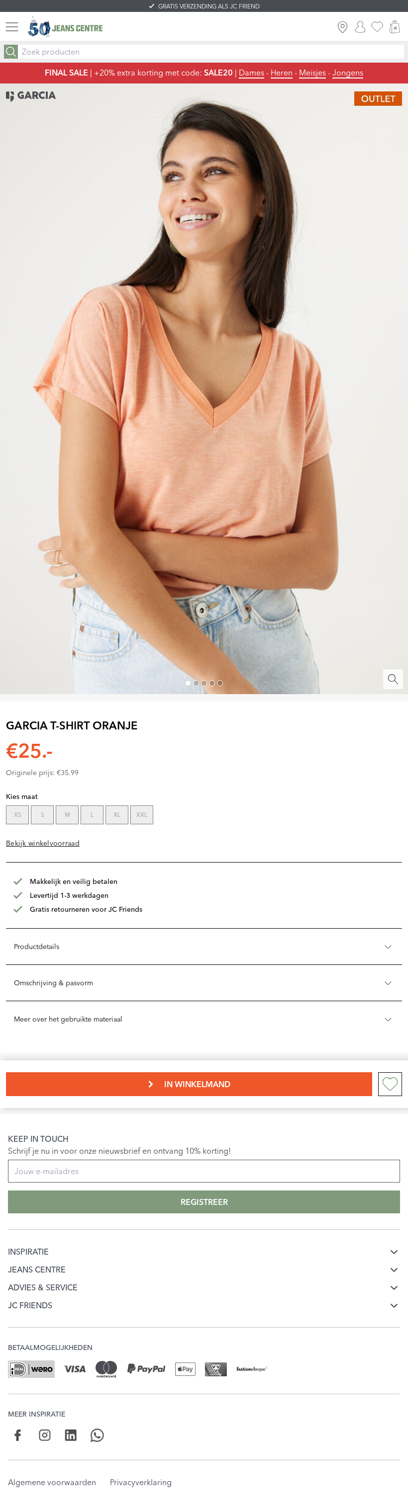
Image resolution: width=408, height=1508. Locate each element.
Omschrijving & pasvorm (53, 982)
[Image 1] (188, 683)
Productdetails (36, 946)
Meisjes (312, 73)
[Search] (11, 52)
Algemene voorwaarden (52, 1482)
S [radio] (42, 814)
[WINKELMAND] (394, 27)
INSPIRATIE (28, 1252)
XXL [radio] (141, 814)
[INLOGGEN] (360, 27)
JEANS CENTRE (37, 1269)
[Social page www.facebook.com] (18, 1435)
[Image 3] (204, 683)
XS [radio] (17, 814)
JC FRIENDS (30, 1305)
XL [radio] (116, 814)
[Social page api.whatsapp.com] (97, 1435)
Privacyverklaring (141, 1482)
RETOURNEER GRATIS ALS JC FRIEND (209, 6)
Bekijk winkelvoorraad (43, 843)
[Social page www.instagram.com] (44, 1435)
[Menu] (12, 27)
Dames (251, 73)
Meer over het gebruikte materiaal (68, 1019)
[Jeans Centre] (65, 27)
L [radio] (92, 814)
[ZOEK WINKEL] (342, 27)
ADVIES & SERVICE (43, 1287)
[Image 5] (220, 683)
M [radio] (67, 814)
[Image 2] (196, 683)
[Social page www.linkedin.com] (71, 1435)
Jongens (347, 73)
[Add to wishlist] (390, 1084)
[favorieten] (377, 27)
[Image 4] (212, 683)
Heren (282, 73)
